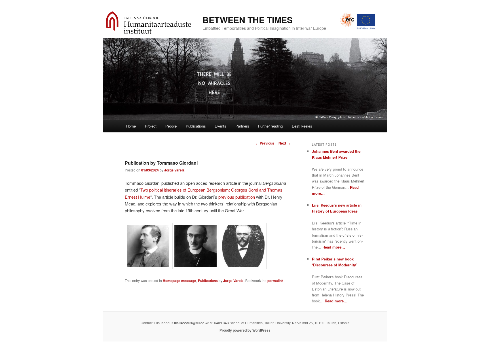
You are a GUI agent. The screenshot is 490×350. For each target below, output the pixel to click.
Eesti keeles (302, 126)
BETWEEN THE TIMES (247, 20)
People (171, 126)
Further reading (270, 126)
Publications (196, 126)
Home (131, 126)
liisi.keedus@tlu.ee (189, 322)
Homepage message (179, 280)
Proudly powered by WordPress (245, 330)
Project (151, 126)
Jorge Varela (174, 170)
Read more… (333, 247)
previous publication (236, 197)
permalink (275, 280)
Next (284, 143)
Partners (242, 126)
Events (220, 126)
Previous (264, 143)
